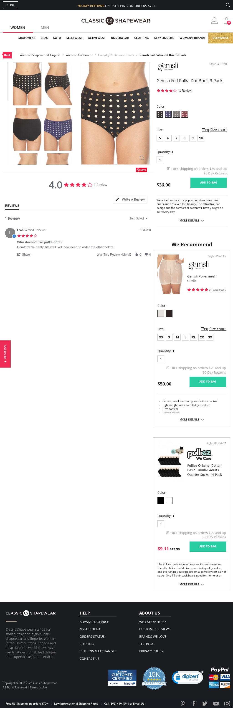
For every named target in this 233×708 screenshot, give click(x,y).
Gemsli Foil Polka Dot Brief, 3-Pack (162, 55)
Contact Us (89, 658)
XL (194, 337)
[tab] (130, 200)
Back (7, 55)
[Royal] (168, 114)
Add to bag (208, 182)
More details (189, 220)
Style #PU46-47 (216, 443)
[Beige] (160, 313)
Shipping (87, 644)
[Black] (160, 114)
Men (45, 27)
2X (202, 337)
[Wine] (184, 114)
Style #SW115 (217, 256)
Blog (10, 5)
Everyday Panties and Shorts (116, 55)
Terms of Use (38, 687)
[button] (25, 254)
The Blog (146, 644)
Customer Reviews (155, 629)
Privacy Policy (151, 651)
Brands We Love (152, 636)
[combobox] (139, 219)
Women (17, 27)
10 (201, 138)
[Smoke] (176, 114)
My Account (90, 629)
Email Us (138, 703)
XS (161, 337)
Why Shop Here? (152, 622)
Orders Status (92, 636)
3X (210, 337)
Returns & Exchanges (98, 651)
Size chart (218, 129)
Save (143, 169)
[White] (169, 500)
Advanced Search (94, 622)
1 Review (185, 90)
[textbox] (150, 220)
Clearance (221, 38)
